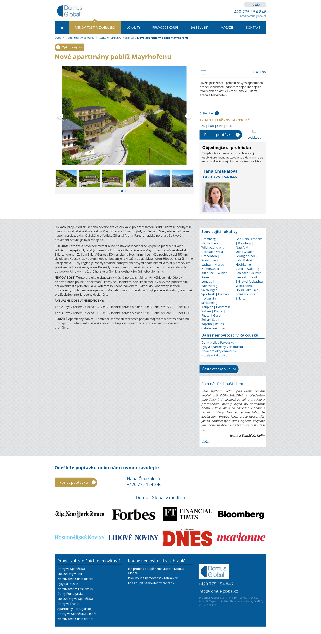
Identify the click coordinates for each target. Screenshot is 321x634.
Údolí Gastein (245, 252)
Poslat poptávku (218, 134)
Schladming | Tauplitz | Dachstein (215, 305)
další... (205, 441)
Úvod (58, 37)
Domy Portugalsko (70, 594)
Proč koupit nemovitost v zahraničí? (153, 578)
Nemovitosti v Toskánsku (75, 589)
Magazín (227, 27)
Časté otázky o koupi (219, 369)
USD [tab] (229, 126)
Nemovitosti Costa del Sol (75, 619)
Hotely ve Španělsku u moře (76, 614)
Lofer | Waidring (247, 269)
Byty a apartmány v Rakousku (222, 347)
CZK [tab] (202, 126)
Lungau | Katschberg (209, 283)
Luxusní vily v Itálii (69, 574)
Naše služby (199, 27)
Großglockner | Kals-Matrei (247, 258)
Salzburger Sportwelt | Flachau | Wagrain (215, 294)
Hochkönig (243, 264)
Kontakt (253, 27)
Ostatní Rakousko (213, 328)
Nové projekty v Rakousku (219, 351)
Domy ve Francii (68, 604)
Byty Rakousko (67, 584)
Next (188, 116)
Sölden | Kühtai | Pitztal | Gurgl (213, 313)
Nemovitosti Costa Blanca (75, 579)
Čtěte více (206, 113)
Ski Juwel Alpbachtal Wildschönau (249, 283)
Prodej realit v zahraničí (80, 37)
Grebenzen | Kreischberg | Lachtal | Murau (212, 260)
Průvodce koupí (165, 27)
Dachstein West (212, 252)
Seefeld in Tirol (246, 277)
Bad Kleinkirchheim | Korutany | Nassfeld (249, 243)
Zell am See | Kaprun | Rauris (212, 322)
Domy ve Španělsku (71, 569)
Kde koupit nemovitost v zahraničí (151, 583)
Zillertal (129, 37)
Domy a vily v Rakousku (217, 342)
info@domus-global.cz (253, 16)
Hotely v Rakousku (214, 355)
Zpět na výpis (72, 47)
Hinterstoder (210, 269)
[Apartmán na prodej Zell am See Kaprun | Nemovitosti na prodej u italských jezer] (124, 115)
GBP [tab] (220, 126)
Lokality (133, 27)
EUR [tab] (211, 126)
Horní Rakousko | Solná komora (248, 292)
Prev (60, 116)
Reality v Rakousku (109, 37)
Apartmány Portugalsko (74, 609)
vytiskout (254, 137)
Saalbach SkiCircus (249, 273)
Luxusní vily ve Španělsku (75, 599)
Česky (256, 4)
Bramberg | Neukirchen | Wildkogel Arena (212, 243)
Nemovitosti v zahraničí (95, 27)
